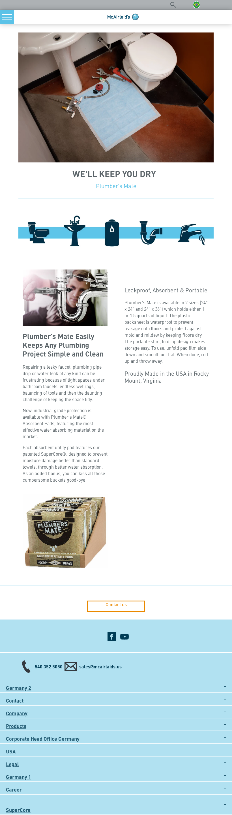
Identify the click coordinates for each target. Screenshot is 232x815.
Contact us (116, 604)
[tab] (116, 686)
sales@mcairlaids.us (100, 666)
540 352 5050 (49, 666)
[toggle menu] (7, 17)
